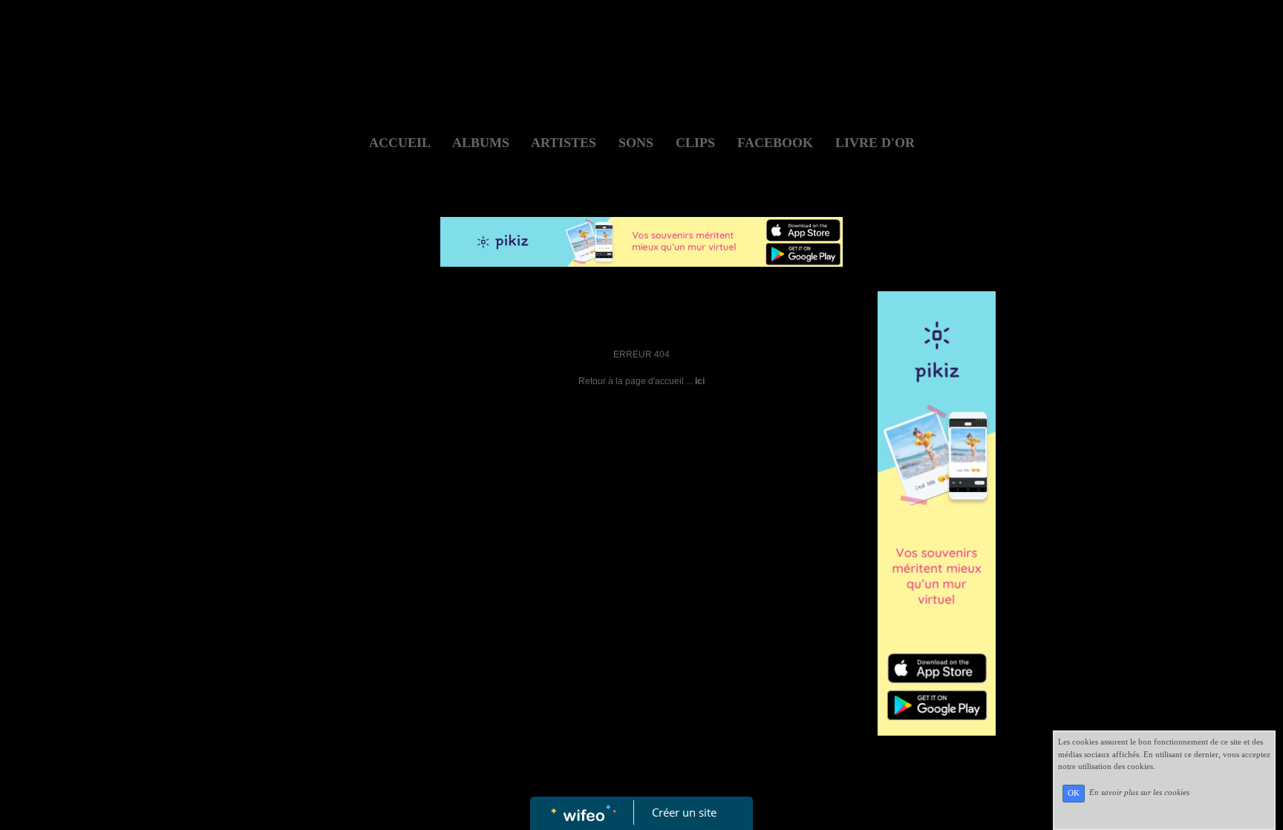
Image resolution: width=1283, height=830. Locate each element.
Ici (700, 381)
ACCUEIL (400, 142)
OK (1074, 793)
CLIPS (695, 142)
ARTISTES (563, 142)
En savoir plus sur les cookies (1139, 792)
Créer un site (684, 812)
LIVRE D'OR (875, 142)
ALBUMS (480, 142)
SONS (635, 142)
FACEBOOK (775, 142)
